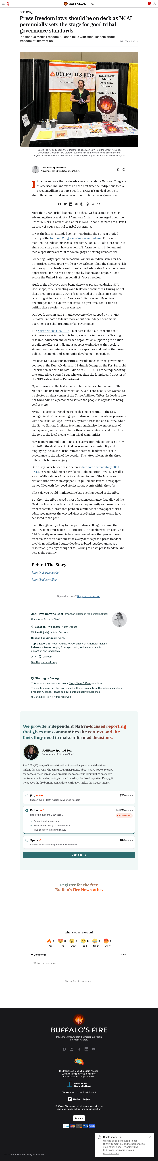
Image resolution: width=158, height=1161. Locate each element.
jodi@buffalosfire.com (55, 632)
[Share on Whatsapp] (87, 204)
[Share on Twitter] (92, 204)
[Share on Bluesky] (65, 204)
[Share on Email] (98, 204)
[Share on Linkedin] (70, 204)
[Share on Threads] (81, 204)
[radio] (79, 797)
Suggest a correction (88, 596)
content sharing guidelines (85, 692)
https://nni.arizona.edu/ (46, 572)
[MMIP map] (8, 3)
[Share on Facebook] (59, 204)
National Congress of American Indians (75, 238)
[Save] (118, 169)
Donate (79, 1118)
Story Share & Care (80, 683)
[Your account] (154, 3)
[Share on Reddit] (76, 204)
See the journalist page (44, 662)
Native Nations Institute (53, 331)
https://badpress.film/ (44, 579)
